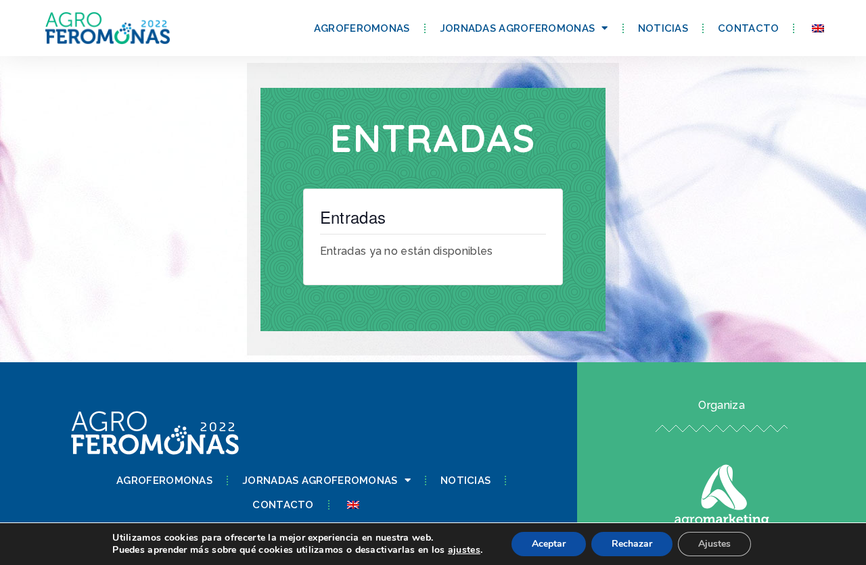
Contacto (748, 28)
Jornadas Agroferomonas (517, 28)
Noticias (663, 28)
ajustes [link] (464, 549)
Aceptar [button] (549, 543)
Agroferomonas (362, 28)
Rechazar (632, 543)
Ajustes (714, 543)
